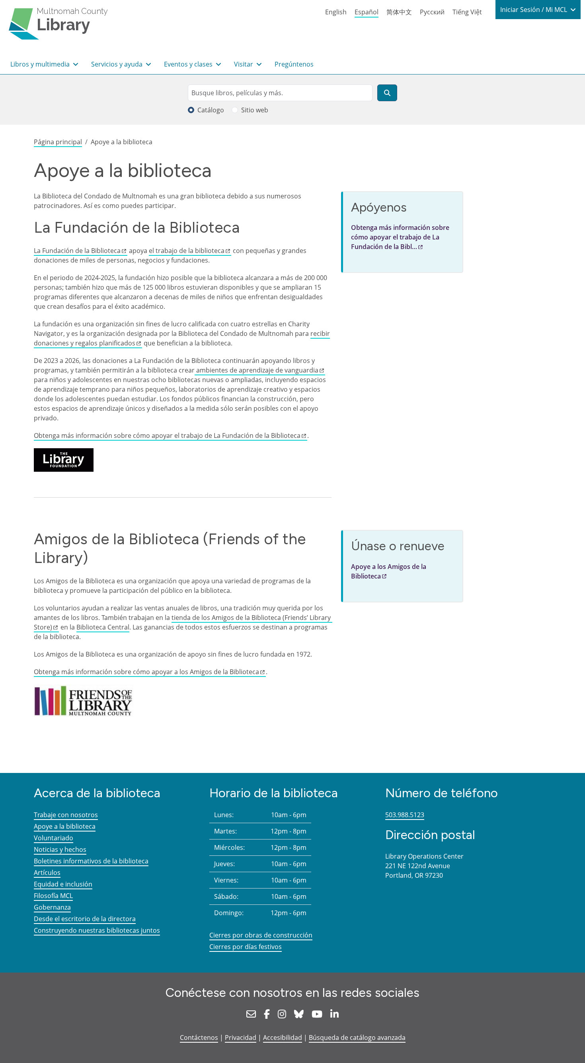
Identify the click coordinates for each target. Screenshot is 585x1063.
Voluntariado (53, 838)
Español (366, 12)
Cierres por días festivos (245, 946)
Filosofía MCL (53, 895)
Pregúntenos (294, 64)
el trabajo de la (186, 250)
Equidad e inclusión (63, 884)
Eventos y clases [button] (189, 64)
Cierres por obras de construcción (260, 935)
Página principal (58, 141)
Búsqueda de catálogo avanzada (357, 1037)
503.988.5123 (404, 814)
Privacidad (240, 1037)
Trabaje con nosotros (66, 814)
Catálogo (210, 110)
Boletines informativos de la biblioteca (91, 861)
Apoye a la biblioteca (65, 826)
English (336, 12)
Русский (432, 12)
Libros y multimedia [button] (40, 64)
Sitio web (254, 110)
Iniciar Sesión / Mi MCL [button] (534, 9)
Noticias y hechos (60, 849)
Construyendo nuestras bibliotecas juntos (97, 930)
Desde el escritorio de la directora (85, 918)
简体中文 (399, 12)
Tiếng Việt (467, 12)
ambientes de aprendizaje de (256, 370)
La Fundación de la (77, 250)
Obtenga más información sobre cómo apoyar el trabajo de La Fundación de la (167, 435)
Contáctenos (199, 1037)
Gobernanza (52, 907)
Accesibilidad (282, 1037)
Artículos (47, 872)
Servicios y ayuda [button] (117, 64)
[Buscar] (387, 92)
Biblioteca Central (102, 627)
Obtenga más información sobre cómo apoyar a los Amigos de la (146, 671)
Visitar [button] (244, 64)
